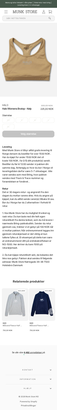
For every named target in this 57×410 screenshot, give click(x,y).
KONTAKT (27, 370)
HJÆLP (28, 388)
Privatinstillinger (28, 405)
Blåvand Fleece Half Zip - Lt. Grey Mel (12, 325)
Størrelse (7, 115)
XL (8, 127)
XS (8, 120)
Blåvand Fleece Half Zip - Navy (39, 325)
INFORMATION (28, 379)
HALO (5, 105)
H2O (4, 323)
